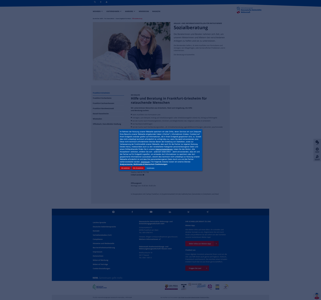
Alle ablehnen (125, 168)
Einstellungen (150, 168)
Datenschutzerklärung (164, 149)
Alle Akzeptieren (138, 168)
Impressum (145, 162)
